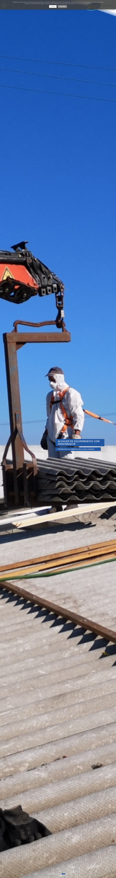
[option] (58, 439)
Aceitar (53, 6)
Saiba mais (62, 6)
